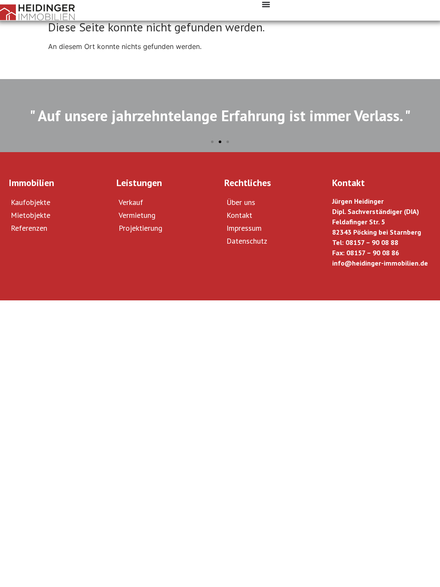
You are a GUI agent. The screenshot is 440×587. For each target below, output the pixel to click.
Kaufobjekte (30, 202)
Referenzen (29, 228)
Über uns (240, 202)
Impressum (244, 228)
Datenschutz (246, 241)
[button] (212, 142)
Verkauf (131, 202)
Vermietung (137, 215)
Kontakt (239, 215)
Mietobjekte (30, 215)
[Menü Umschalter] (266, 4)
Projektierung (140, 228)
